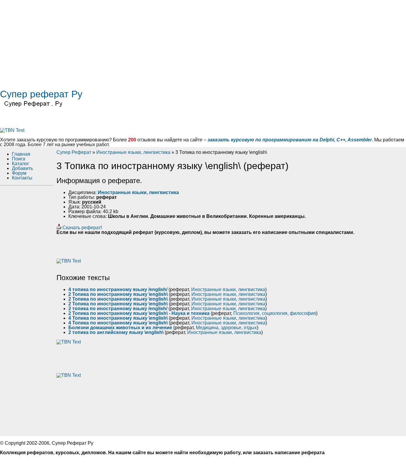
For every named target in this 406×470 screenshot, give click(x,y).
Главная (21, 154)
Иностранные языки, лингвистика (133, 152)
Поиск (18, 158)
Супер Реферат (73, 152)
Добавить (22, 168)
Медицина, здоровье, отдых (226, 327)
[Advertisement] (178, 41)
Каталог (20, 163)
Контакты (22, 177)
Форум (19, 173)
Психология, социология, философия (274, 313)
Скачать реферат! (81, 227)
